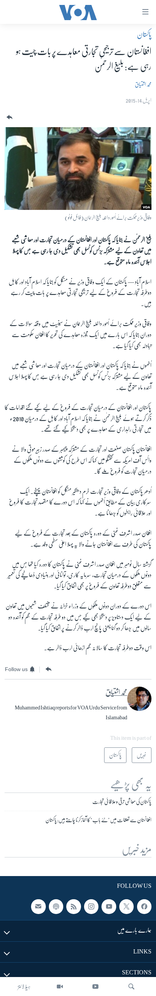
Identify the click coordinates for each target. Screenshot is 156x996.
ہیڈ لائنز (24, 986)
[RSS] (73, 907)
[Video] (59, 986)
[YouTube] (95, 986)
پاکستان (144, 35)
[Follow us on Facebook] (144, 907)
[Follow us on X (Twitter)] (126, 907)
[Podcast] (56, 907)
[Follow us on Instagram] (91, 907)
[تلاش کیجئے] (131, 986)
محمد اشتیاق (143, 84)
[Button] (8, 117)
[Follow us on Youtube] (108, 907)
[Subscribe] (38, 907)
